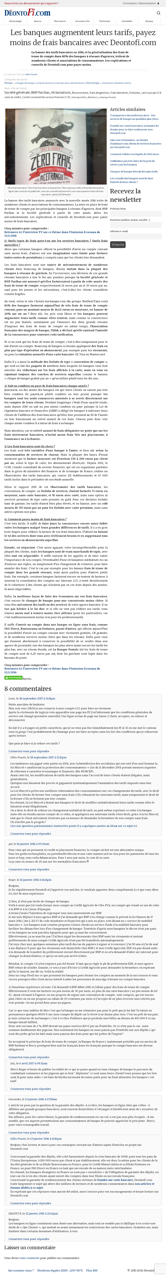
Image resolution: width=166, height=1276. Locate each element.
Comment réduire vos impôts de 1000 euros (134, 154)
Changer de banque (25, 83)
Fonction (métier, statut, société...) (130, 219)
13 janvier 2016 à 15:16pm (46, 1138)
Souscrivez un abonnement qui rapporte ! (31, 3)
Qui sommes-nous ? (21, 1270)
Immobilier (127, 21)
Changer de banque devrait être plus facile (134, 171)
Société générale (17, 92)
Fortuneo (134, 92)
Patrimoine (104, 21)
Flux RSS (91, 1270)
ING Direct (93, 97)
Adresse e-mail (119, 231)
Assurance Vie (82, 21)
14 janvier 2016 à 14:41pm (35, 879)
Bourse (37, 21)
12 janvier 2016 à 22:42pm (42, 1213)
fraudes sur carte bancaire (115, 1180)
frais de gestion (99, 92)
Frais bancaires (62, 83)
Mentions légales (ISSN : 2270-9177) (60, 1270)
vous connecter (29, 1258)
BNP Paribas (40, 92)
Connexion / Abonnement (139, 3)
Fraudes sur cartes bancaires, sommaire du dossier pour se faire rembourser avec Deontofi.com (134, 129)
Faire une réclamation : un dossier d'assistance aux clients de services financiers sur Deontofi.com (135, 144)
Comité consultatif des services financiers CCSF (46, 97)
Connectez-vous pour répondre (29, 751)
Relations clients (123, 83)
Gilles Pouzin (31, 74)
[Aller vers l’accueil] (27, 12)
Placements (60, 21)
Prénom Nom (118, 208)
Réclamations (78, 83)
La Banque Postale (107, 97)
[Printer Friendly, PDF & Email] (13, 677)
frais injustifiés (79, 97)
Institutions (108, 83)
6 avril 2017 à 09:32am (33, 1063)
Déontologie (15, 21)
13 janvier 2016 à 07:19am (41, 1099)
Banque (149, 21)
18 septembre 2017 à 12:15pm (48, 757)
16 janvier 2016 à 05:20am (33, 844)
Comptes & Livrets (45, 83)
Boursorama (80, 92)
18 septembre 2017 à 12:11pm (37, 698)
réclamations (61, 92)
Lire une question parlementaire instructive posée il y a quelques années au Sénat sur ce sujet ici (73, 826)
